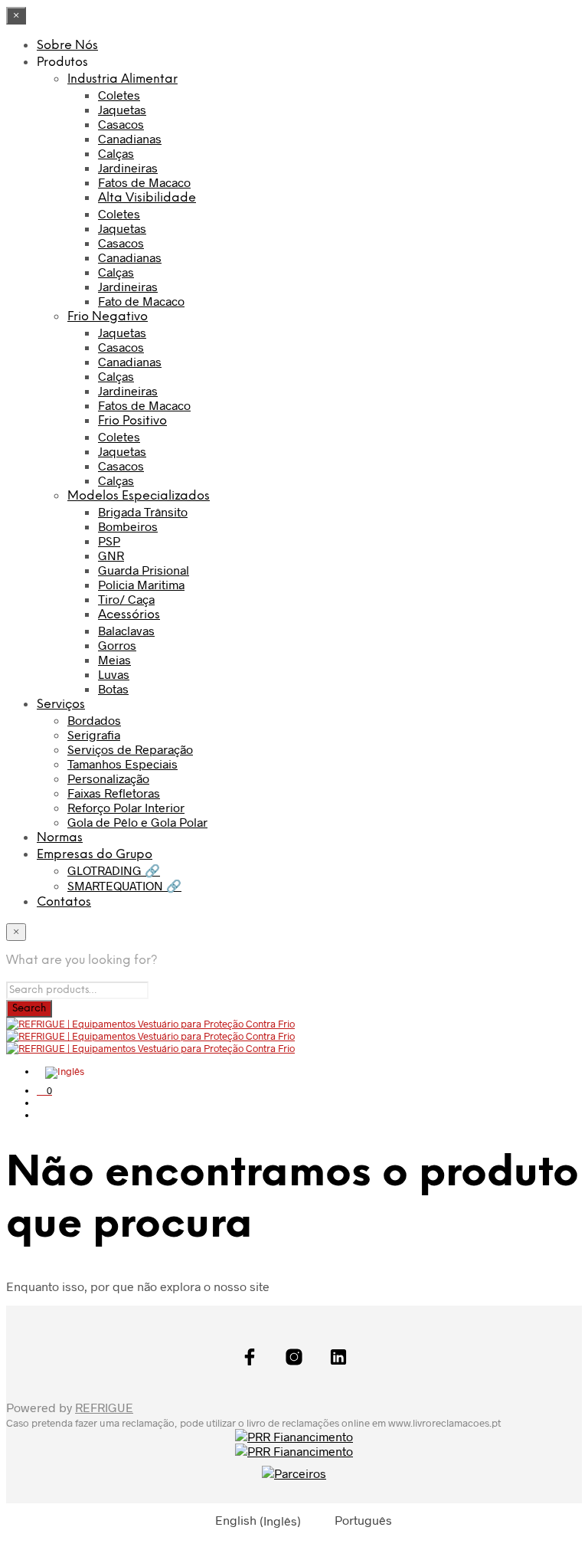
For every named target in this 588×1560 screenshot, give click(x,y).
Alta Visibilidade (147, 198)
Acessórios (129, 614)
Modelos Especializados (138, 496)
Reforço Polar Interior (126, 807)
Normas (60, 837)
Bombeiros (128, 526)
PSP (109, 540)
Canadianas (130, 138)
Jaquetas (122, 109)
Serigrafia (93, 734)
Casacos (121, 123)
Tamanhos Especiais (122, 763)
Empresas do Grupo (94, 854)
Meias (114, 659)
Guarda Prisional (143, 569)
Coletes (119, 94)
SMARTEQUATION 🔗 (124, 885)
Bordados (94, 720)
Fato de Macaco (141, 300)
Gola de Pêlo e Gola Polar (137, 821)
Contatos (64, 902)
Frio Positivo (132, 421)
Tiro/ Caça (126, 599)
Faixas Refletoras (113, 792)
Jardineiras (128, 167)
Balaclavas (126, 630)
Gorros (117, 644)
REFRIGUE (104, 1407)
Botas (113, 688)
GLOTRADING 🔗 (113, 870)
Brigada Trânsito (143, 511)
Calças (116, 153)
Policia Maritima (141, 584)
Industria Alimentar (122, 79)
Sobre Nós (67, 45)
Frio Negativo (107, 316)
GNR (111, 555)
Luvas (113, 674)
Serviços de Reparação (130, 749)
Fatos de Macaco (144, 182)
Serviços (61, 704)
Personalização (108, 778)
